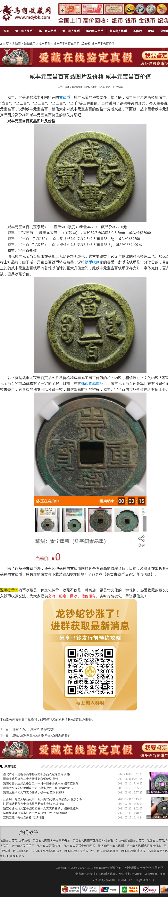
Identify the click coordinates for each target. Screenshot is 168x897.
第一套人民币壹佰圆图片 (79, 845)
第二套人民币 (47, 31)
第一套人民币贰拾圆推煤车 (144, 845)
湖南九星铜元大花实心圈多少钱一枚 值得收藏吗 (33, 792)
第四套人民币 (94, 31)
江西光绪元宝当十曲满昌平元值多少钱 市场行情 (33, 803)
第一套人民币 (24, 31)
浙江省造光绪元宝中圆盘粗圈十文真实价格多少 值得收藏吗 (40, 808)
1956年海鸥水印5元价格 (46, 851)
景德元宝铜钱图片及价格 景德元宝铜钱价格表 (41, 735)
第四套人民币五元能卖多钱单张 (93, 840)
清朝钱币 (29, 43)
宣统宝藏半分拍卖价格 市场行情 (23, 817)
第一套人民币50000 (49, 845)
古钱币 (16, 43)
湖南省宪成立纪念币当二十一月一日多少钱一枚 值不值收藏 (40, 783)
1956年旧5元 (20, 851)
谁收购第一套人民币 (111, 845)
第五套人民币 (118, 31)
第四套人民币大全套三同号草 (51, 840)
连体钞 (137, 31)
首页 (6, 31)
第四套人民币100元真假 (15, 840)
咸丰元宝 (44, 43)
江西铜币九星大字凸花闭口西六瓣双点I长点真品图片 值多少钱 (42, 799)
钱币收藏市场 (92, 383)
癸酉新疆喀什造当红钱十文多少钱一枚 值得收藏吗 (35, 813)
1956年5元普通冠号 (133, 851)
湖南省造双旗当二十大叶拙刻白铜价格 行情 (30, 778)
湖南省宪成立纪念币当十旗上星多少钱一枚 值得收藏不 (38, 788)
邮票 (151, 31)
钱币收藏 (92, 262)
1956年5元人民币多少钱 (79, 851)
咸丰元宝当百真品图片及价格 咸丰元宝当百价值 (84, 43)
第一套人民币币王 (22, 845)
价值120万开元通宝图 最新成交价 (33, 729)
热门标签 (29, 832)
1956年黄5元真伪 (107, 851)
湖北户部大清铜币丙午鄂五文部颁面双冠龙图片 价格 (36, 774)
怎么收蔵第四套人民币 (130, 840)
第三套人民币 (71, 31)
